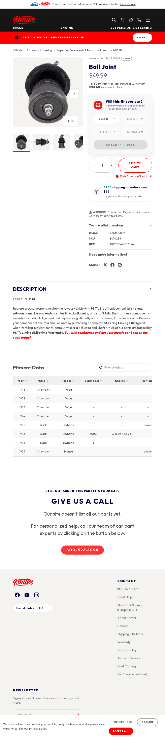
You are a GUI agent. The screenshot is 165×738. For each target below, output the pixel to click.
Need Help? (125, 597)
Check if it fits (120, 144)
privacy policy (37, 728)
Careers (123, 626)
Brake (18, 27)
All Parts (17, 50)
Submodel (92, 381)
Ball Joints (103, 50)
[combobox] (106, 119)
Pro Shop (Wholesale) (132, 674)
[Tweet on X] (105, 264)
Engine (67, 27)
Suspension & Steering (131, 27)
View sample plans (111, 86)
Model (66, 381)
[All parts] (148, 20)
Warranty (124, 642)
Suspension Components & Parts (74, 50)
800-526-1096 (82, 550)
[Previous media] (21, 94)
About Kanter (126, 618)
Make (41, 381)
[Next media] (74, 94)
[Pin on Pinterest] (119, 264)
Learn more (128, 4)
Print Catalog (126, 666)
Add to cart (135, 165)
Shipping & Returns (130, 634)
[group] (48, 93)
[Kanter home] (16, 37)
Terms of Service (129, 658)
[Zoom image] (48, 92)
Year (20, 381)
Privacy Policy (127, 650)
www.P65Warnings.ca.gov (105, 215)
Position (146, 381)
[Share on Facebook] (112, 264)
